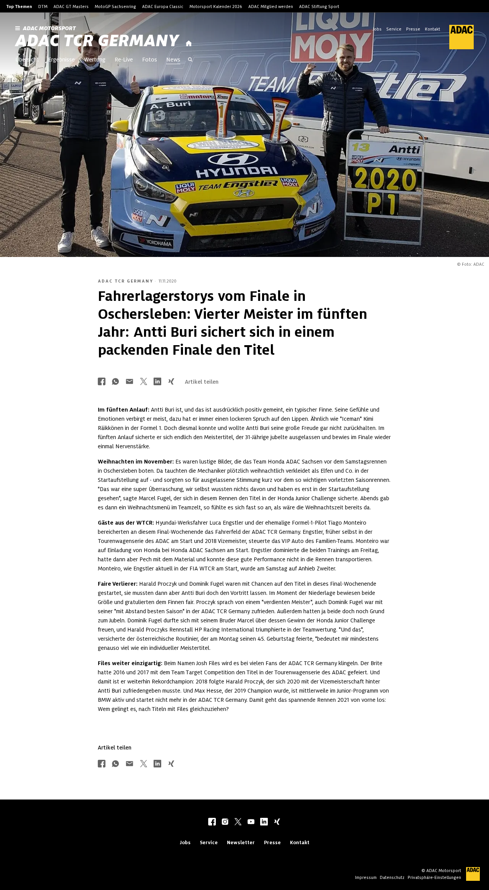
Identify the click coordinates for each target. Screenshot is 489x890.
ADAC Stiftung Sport (319, 6)
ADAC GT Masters (71, 6)
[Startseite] (189, 43)
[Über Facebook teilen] (101, 382)
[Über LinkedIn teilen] (157, 382)
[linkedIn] (264, 822)
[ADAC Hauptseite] (457, 37)
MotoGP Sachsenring (115, 6)
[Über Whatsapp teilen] (115, 382)
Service (394, 29)
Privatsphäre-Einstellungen (434, 877)
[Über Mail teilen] (129, 382)
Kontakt (432, 29)
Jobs (377, 29)
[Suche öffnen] (190, 60)
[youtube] (251, 822)
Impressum (366, 877)
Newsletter (241, 842)
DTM (42, 6)
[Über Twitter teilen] (143, 382)
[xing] (277, 822)
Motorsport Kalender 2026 (215, 6)
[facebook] (212, 822)
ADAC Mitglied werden (270, 6)
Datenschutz (392, 877)
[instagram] (225, 822)
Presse (413, 29)
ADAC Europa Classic (162, 6)
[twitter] (238, 822)
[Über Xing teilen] (171, 382)
